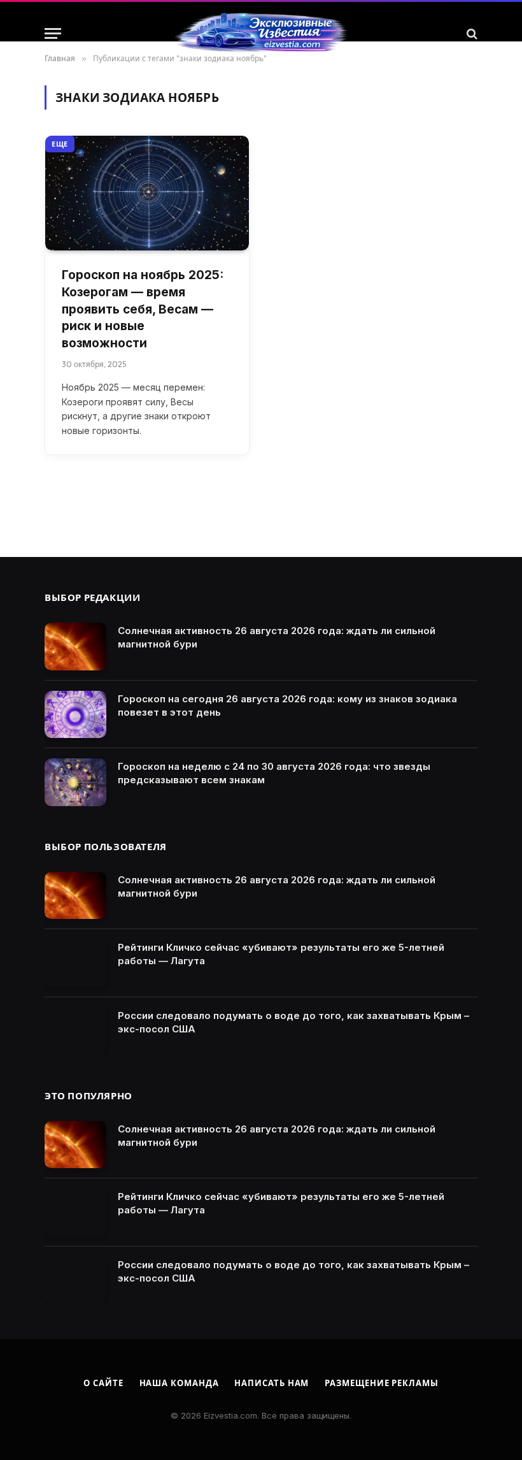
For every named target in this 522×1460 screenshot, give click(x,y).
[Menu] (53, 33)
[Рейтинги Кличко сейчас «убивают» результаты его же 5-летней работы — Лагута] (75, 963)
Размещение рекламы (381, 1383)
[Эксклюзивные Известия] (261, 33)
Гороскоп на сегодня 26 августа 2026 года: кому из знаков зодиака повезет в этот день (287, 705)
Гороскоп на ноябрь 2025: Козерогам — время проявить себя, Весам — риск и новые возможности (142, 309)
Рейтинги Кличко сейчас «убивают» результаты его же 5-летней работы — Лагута (281, 954)
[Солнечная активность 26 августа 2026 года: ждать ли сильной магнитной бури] (75, 646)
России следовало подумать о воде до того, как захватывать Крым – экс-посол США (293, 1022)
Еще (60, 144)
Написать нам (271, 1383)
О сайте (103, 1383)
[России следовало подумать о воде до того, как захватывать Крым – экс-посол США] (75, 1031)
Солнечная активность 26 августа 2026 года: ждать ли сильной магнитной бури (276, 637)
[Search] (470, 33)
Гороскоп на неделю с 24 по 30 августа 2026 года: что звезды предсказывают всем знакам (274, 773)
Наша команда (179, 1383)
